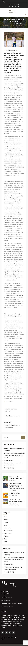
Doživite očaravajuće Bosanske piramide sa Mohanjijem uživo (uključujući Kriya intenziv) (14, 455)
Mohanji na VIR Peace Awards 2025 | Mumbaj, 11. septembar (16, 501)
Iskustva (6, 525)
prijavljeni (12, 425)
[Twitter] (6, 632)
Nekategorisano (8, 530)
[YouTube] (13, 632)
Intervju (6, 522)
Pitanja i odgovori (8, 533)
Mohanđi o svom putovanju (12, 416)
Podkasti (6, 536)
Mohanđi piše (9, 402)
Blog (5, 517)
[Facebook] (2, 632)
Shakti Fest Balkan (8, 460)
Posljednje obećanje (9, 468)
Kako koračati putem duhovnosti (11, 410)
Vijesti (5, 539)
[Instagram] (10, 632)
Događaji (6, 519)
